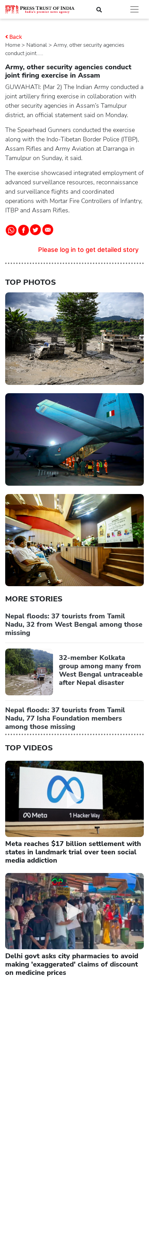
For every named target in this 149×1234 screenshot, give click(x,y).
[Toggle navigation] (134, 9)
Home (12, 45)
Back (15, 36)
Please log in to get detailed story (88, 249)
